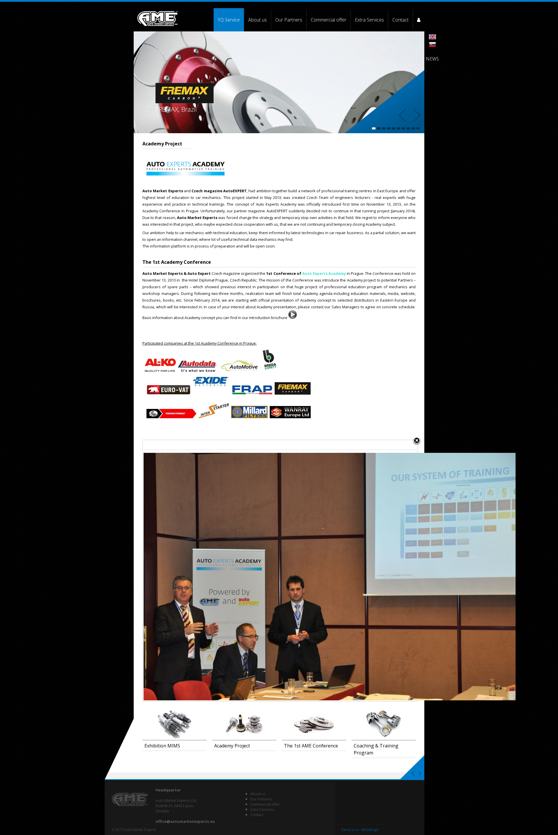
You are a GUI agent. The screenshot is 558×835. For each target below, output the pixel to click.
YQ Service (229, 20)
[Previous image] (191, 570)
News (432, 59)
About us (257, 20)
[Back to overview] (416, 441)
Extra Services (369, 20)
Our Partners (288, 20)
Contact (400, 20)
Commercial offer (328, 20)
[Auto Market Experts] (159, 19)
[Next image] (369, 570)
